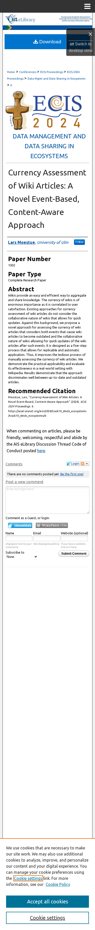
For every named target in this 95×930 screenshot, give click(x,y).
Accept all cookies (47, 901)
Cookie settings (28, 878)
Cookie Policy (58, 884)
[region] (47, 884)
